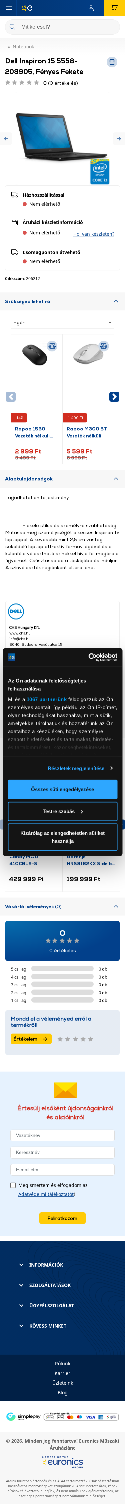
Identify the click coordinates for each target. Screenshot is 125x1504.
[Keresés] (112, 27)
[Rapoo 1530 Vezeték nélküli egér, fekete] (36, 381)
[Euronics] (24, 8)
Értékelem (25, 1039)
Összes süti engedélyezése (62, 789)
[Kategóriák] (9, 8)
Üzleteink (62, 1383)
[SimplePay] (62, 1416)
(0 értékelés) (60, 83)
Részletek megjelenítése (76, 768)
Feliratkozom (62, 1218)
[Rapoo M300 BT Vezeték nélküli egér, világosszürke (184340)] (88, 381)
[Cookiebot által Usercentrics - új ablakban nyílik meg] (89, 657)
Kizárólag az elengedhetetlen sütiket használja (62, 837)
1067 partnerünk (46, 699)
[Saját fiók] (92, 8)
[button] (6, 138)
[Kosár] (114, 8)
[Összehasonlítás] (52, 346)
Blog (63, 1392)
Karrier (62, 1373)
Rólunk (62, 1363)
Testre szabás (59, 811)
